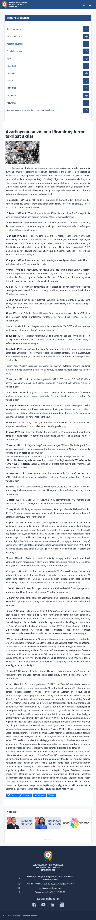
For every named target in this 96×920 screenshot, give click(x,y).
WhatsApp (27, 795)
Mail (52, 795)
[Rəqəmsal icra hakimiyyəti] (76, 823)
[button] (45, 839)
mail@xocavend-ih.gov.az (50, 888)
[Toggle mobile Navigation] (90, 4)
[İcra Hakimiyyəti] (5, 4)
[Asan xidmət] (48, 823)
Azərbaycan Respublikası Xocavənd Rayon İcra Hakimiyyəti (18, 4)
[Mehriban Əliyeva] (20, 823)
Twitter (13, 795)
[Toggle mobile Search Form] (84, 4)
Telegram (41, 795)
